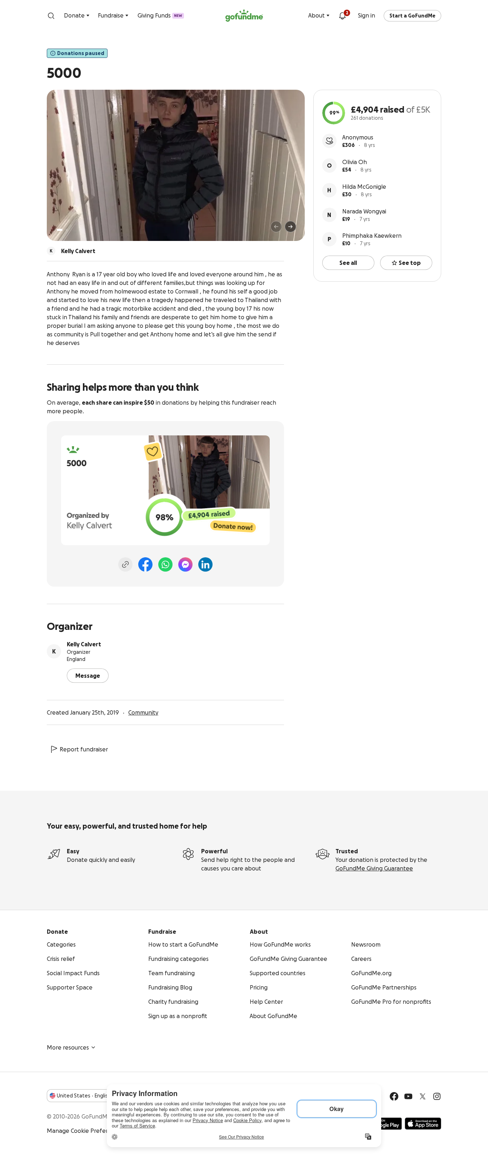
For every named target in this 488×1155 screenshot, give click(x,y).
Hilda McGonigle (364, 186)
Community (143, 712)
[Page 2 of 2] (66, 230)
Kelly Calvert (84, 644)
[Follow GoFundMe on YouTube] (408, 1096)
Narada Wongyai (364, 211)
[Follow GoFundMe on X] (422, 1096)
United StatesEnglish (84, 1096)
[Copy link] (125, 564)
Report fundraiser (84, 749)
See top (410, 263)
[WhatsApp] (165, 564)
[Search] (51, 16)
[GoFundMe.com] (244, 15)
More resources (68, 1047)
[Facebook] (145, 564)
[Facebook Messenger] (185, 564)
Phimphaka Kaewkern (372, 235)
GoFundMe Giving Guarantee (374, 868)
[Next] (290, 226)
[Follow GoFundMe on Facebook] (394, 1096)
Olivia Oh (354, 162)
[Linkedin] (205, 564)
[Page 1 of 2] (60, 230)
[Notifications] (342, 16)
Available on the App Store (423, 1123)
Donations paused (80, 53)
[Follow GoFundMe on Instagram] (437, 1096)
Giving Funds (160, 15)
